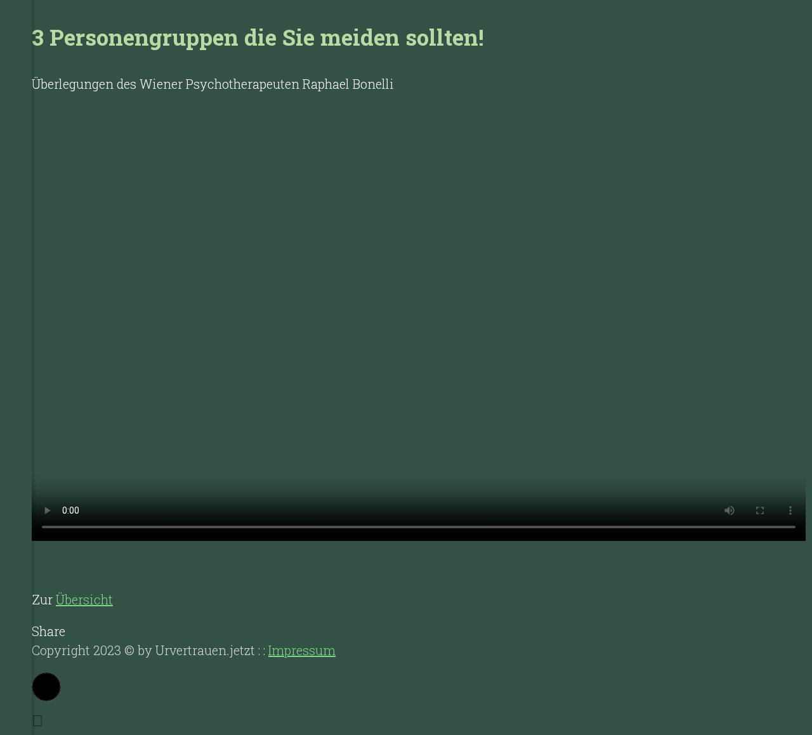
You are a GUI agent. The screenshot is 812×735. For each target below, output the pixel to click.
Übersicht (84, 599)
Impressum (302, 650)
